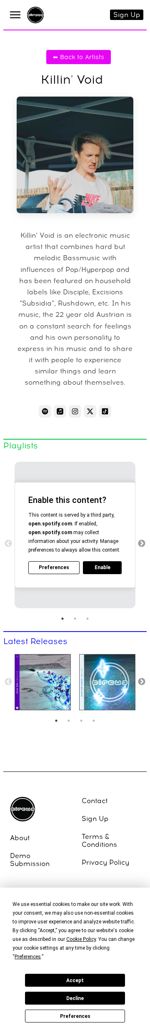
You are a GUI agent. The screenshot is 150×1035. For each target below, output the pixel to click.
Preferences (75, 1016)
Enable (102, 567)
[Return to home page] (35, 16)
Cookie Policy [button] (81, 939)
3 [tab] (87, 619)
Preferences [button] (28, 957)
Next (142, 544)
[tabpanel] (75, 535)
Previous (8, 544)
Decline (75, 998)
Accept (75, 980)
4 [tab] (94, 721)
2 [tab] (75, 619)
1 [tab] (62, 619)
